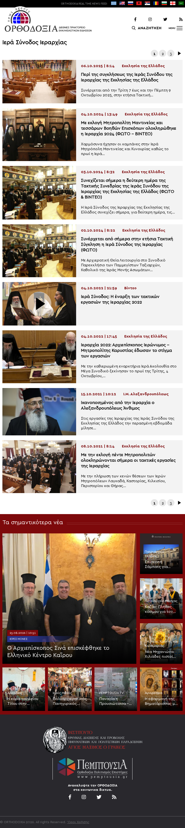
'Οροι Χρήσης (78, 822)
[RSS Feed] (175, 19)
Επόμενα (179, 53)
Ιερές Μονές (18, 638)
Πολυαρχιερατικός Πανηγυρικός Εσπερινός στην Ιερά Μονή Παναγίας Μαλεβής (70, 701)
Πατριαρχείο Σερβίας (154, 554)
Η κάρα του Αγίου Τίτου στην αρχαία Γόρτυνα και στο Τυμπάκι (22, 701)
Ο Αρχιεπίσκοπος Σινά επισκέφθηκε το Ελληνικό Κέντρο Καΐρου (58, 651)
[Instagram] (144, 19)
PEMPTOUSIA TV (111, 693)
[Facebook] (129, 19)
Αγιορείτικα (153, 693)
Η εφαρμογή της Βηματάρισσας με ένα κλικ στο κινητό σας (161, 701)
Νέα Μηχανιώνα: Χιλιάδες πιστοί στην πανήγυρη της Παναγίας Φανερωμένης (159, 654)
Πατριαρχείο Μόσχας (161, 601)
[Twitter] (160, 19)
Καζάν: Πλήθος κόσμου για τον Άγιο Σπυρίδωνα (159, 609)
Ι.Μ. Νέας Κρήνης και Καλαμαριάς (161, 644)
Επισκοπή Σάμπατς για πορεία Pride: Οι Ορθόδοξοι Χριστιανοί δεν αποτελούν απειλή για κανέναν (161, 564)
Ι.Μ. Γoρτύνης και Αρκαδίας (20, 691)
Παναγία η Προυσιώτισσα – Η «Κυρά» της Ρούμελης (114, 701)
